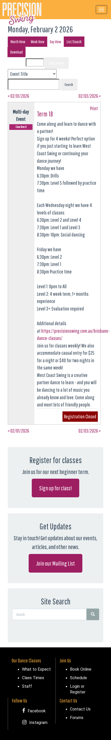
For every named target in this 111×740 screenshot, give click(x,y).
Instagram (38, 722)
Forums (76, 717)
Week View (37, 41)
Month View (18, 41)
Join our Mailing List (55, 563)
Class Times (33, 678)
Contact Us (80, 709)
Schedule (78, 678)
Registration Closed (80, 416)
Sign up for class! (55, 488)
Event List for (17, 62)
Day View (55, 41)
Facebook (37, 711)
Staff (27, 686)
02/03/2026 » (89, 96)
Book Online (80, 669)
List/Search (74, 41)
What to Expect (36, 669)
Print (94, 108)
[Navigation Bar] (101, 9)
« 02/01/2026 (18, 96)
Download (16, 52)
